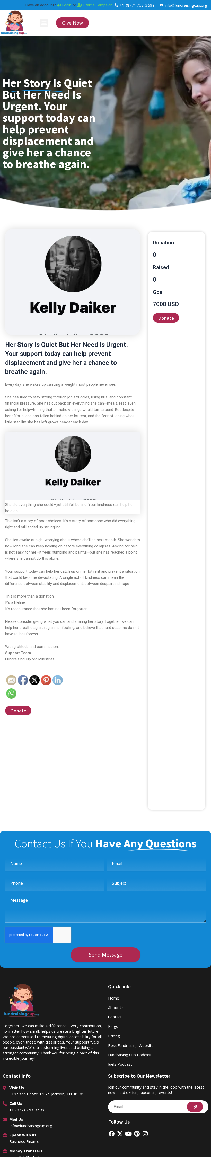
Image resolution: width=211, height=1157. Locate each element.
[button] (44, 23)
